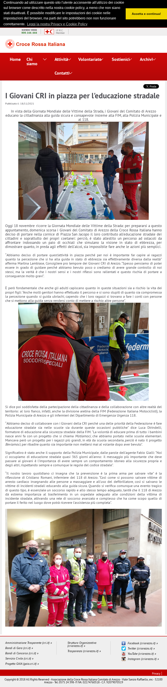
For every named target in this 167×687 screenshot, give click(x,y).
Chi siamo (32, 61)
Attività (60, 59)
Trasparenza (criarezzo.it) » (84, 651)
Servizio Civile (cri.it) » (19, 658)
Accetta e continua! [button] (146, 13)
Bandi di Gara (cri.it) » (19, 647)
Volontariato (87, 59)
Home (13, 59)
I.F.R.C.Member (60, 31)
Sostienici (119, 59)
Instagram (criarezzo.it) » (143, 659)
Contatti (61, 73)
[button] (45, 60)
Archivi (145, 59)
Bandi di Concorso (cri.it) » (21, 653)
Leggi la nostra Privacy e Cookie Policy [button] (57, 24)
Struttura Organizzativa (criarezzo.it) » (81, 644)
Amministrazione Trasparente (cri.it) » (28, 642)
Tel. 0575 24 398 (64, 682)
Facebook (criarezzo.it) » (143, 643)
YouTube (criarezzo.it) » (142, 654)
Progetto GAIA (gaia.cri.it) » (22, 663)
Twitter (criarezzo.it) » (141, 648)
